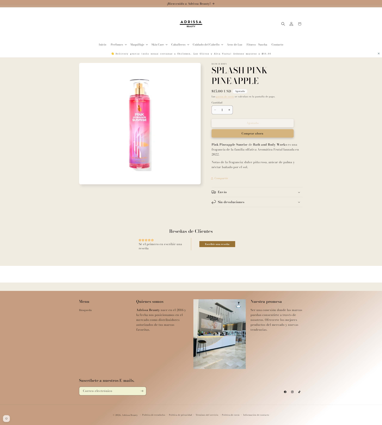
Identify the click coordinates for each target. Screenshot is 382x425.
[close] (378, 53)
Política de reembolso (153, 415)
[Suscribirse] (142, 391)
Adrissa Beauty (130, 415)
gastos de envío (225, 96)
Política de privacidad (180, 415)
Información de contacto (256, 415)
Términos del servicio (207, 415)
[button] (118, 44)
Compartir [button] (221, 178)
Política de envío (231, 415)
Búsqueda (85, 310)
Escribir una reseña (217, 244)
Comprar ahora (252, 133)
